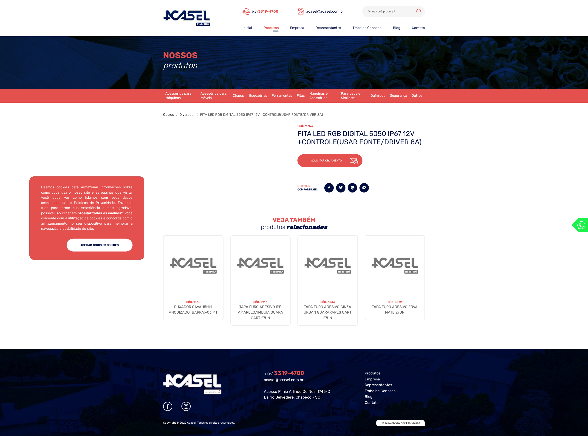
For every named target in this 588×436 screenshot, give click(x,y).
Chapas (239, 95)
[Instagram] (186, 406)
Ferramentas (282, 95)
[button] (329, 160)
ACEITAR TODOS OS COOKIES (99, 244)
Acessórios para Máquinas (178, 95)
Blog (396, 28)
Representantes (328, 28)
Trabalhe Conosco (367, 28)
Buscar (419, 11)
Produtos (271, 28)
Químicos (377, 95)
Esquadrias (258, 95)
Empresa (297, 28)
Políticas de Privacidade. (95, 202)
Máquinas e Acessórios (318, 95)
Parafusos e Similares (350, 95)
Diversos (186, 115)
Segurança (398, 95)
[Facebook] (167, 406)
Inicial (247, 28)
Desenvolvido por (400, 423)
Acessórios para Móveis (213, 95)
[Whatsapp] (579, 225)
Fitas (301, 95)
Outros (417, 95)
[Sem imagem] (193, 265)
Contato (418, 28)
